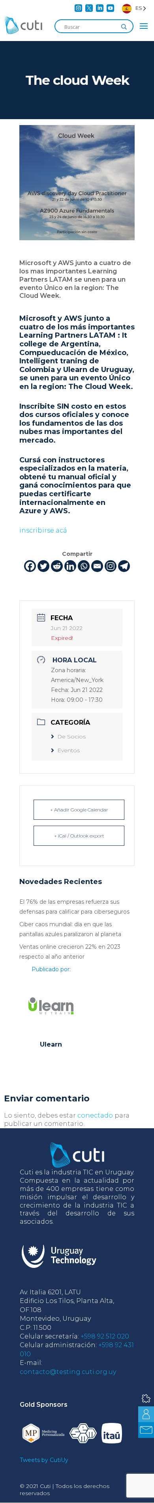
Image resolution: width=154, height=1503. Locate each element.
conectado (95, 1115)
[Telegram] (124, 566)
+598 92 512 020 (105, 1336)
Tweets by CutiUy (44, 1460)
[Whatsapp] (84, 566)
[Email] (97, 566)
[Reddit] (57, 566)
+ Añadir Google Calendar (79, 810)
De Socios (71, 736)
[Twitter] (43, 566)
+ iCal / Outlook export (79, 836)
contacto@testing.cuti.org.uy (68, 1372)
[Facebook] (30, 566)
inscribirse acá (43, 530)
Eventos (68, 750)
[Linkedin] (70, 566)
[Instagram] (110, 566)
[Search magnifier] (124, 26)
